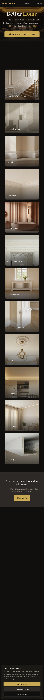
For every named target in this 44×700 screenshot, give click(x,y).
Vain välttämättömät (22, 689)
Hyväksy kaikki (22, 684)
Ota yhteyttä (22, 498)
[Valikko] (41, 3)
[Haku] (38, 3)
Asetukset (23, 694)
